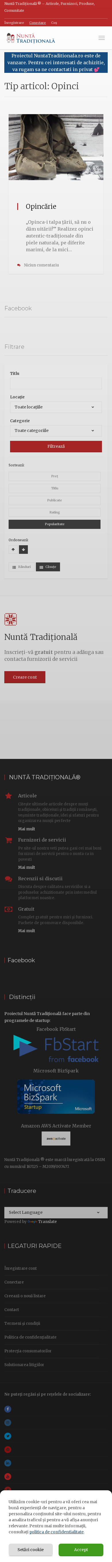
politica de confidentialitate (56, 1531)
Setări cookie (31, 1549)
